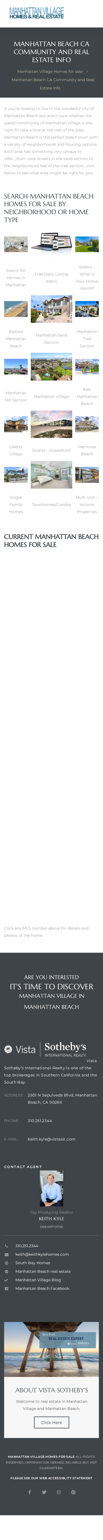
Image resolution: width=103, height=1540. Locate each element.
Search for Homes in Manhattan (15, 277)
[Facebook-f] (29, 1492)
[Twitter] (44, 1492)
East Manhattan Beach (87, 396)
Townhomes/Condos (51, 504)
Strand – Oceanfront (51, 450)
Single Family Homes (16, 504)
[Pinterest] (73, 1492)
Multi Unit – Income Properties (87, 504)
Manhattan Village (51, 396)
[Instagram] (58, 1492)
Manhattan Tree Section (87, 338)
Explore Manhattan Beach (15, 338)
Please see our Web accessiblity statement (51, 1478)
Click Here (51, 1422)
